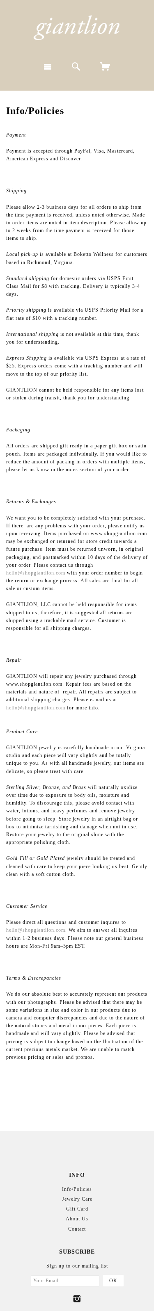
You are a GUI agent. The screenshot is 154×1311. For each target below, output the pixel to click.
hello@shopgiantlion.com (35, 573)
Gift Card (77, 1209)
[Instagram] (77, 1299)
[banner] (77, 27)
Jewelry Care (77, 1199)
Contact (77, 1229)
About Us (77, 1219)
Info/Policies (77, 1189)
